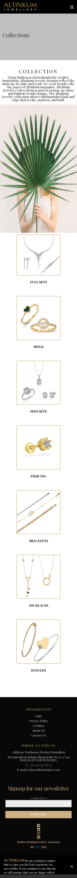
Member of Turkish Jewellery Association (38, 842)
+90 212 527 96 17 (40, 765)
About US (38, 730)
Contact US (38, 735)
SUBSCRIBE (38, 814)
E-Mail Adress (38, 798)
